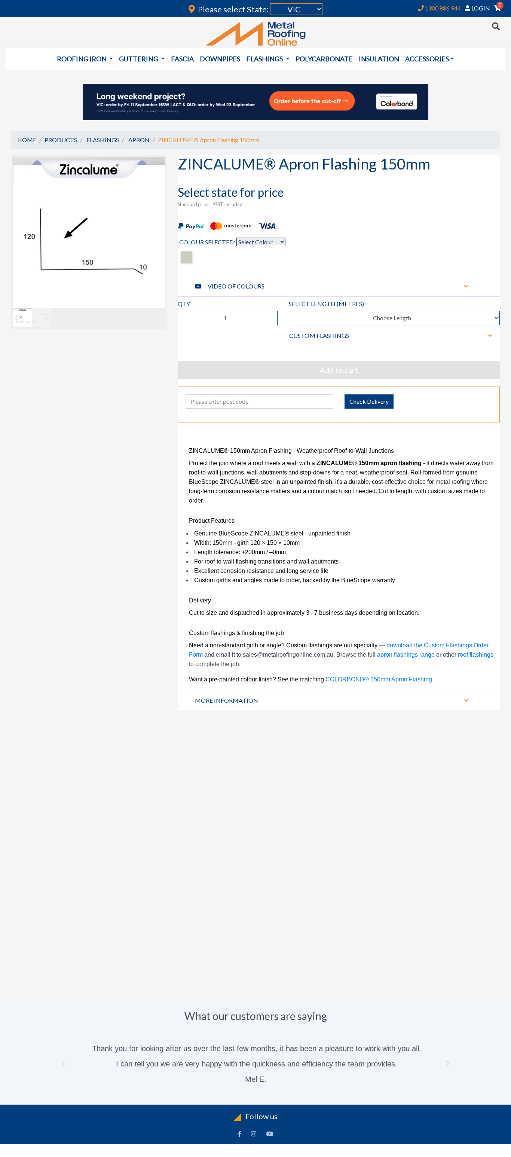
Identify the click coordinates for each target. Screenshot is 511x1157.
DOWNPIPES (220, 59)
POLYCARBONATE (324, 59)
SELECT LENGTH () (326, 303)
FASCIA (182, 59)
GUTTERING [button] (139, 59)
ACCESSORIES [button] (427, 59)
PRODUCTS (61, 139)
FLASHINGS (102, 139)
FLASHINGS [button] (265, 59)
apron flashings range (406, 654)
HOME (26, 139)
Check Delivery (369, 401)
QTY (184, 303)
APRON (139, 139)
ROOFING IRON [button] (82, 59)
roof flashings (475, 654)
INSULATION (379, 59)
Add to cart (339, 370)
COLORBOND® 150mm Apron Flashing (378, 679)
